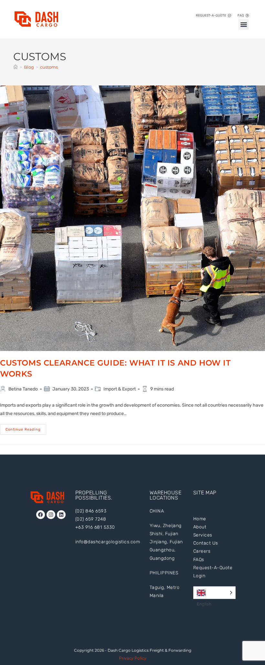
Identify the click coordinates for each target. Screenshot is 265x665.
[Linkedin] (61, 514)
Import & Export (119, 389)
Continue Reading (25, 428)
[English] (214, 592)
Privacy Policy (132, 658)
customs (49, 67)
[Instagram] (51, 514)
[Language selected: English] (214, 592)
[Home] (15, 67)
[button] (243, 24)
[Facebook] (40, 514)
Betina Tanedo (23, 389)
